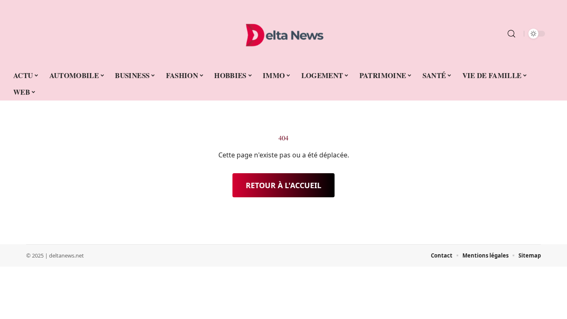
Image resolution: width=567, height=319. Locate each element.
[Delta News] (283, 34)
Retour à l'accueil (283, 185)
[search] (511, 33)
